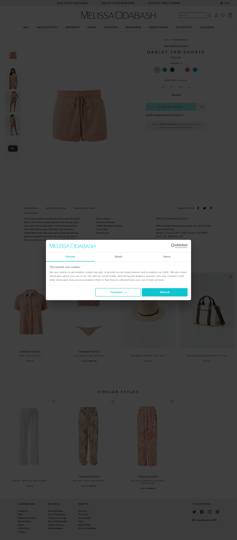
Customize (116, 292)
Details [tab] (119, 256)
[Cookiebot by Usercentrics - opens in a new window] (173, 246)
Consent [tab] (70, 256)
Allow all (164, 292)
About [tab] (166, 256)
